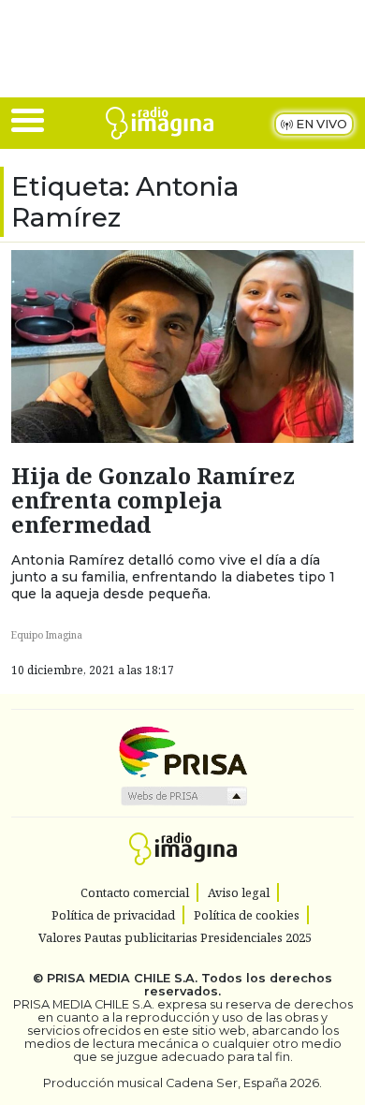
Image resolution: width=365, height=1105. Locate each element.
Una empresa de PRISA (182, 750)
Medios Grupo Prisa (183, 796)
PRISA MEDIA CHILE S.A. (122, 978)
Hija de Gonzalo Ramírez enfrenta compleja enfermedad (153, 500)
